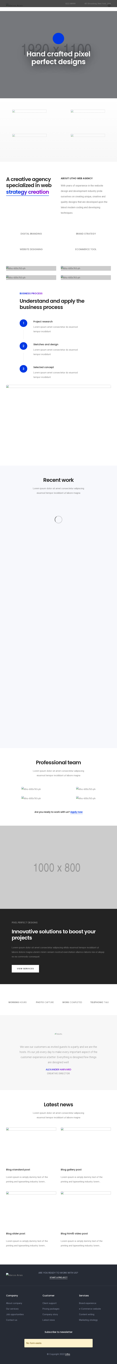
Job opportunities (15, 1314)
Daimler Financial (31, 666)
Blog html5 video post (74, 1233)
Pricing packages (51, 1308)
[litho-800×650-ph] (27, 525)
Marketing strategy (88, 1320)
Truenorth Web (86, 548)
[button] (25, 968)
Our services (12, 1308)
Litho (67, 1354)
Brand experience (87, 1303)
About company (14, 1303)
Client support (50, 1303)
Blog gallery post (71, 1169)
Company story (50, 1314)
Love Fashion (86, 666)
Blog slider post (15, 1233)
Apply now (76, 812)
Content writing (86, 1314)
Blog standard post (18, 1169)
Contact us (11, 1320)
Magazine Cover (31, 548)
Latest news (49, 1320)
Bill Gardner (86, 607)
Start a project (58, 1277)
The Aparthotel (31, 725)
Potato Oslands (31, 607)
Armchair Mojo (85, 725)
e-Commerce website (90, 1308)
